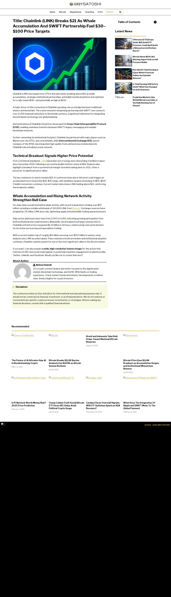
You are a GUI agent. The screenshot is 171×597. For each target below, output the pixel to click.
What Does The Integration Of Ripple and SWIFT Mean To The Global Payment (139, 406)
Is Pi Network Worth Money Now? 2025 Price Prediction (29, 404)
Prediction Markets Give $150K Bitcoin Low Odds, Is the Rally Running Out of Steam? (145, 101)
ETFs (100, 12)
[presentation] (123, 43)
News (52, 12)
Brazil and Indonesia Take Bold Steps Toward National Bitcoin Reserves (102, 339)
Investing (89, 12)
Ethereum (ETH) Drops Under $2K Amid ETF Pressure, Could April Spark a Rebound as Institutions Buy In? (145, 45)
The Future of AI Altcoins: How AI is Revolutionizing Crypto (29, 361)
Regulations (75, 12)
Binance (76, 208)
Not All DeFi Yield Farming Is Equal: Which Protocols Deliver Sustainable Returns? (145, 74)
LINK (43, 161)
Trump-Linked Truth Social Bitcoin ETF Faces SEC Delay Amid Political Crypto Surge (66, 406)
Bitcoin (62, 12)
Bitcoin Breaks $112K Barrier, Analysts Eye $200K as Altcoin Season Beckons (65, 363)
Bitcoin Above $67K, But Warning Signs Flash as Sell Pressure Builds (145, 59)
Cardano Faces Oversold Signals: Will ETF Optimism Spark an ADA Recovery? (103, 406)
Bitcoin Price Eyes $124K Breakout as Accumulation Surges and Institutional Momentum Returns (141, 364)
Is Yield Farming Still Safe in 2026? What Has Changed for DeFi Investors (145, 87)
